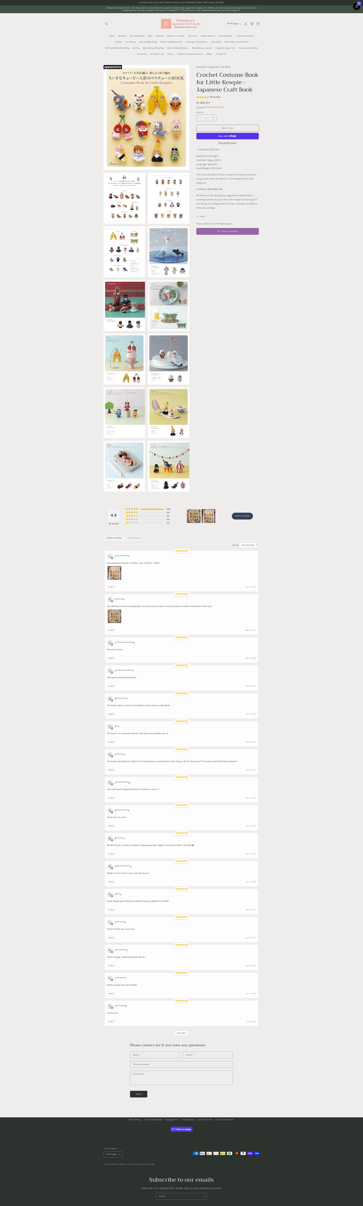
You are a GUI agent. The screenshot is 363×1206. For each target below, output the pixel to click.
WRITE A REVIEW (242, 516)
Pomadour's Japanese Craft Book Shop (124, 1164)
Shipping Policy (172, 1120)
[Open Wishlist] (252, 24)
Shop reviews (134, 538)
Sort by (236, 545)
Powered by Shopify (147, 1164)
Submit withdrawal (153, 1120)
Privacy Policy (188, 1120)
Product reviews (114, 538)
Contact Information (224, 1120)
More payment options (228, 143)
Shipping (200, 107)
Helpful (111, 587)
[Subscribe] (204, 1196)
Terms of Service (205, 1120)
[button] (107, 24)
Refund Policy (135, 1120)
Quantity (200, 112)
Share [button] (202, 216)
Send (138, 1094)
